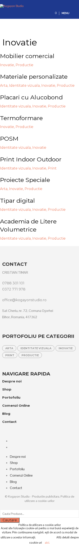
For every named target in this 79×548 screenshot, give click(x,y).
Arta (9, 348)
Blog (6, 413)
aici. (47, 543)
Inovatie (66, 348)
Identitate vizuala (35, 348)
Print (9, 355)
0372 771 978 (13, 289)
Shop (6, 389)
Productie (30, 355)
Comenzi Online (16, 405)
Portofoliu (11, 397)
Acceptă (47, 537)
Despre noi (12, 381)
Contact (9, 422)
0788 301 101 (13, 283)
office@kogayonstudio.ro (24, 300)
